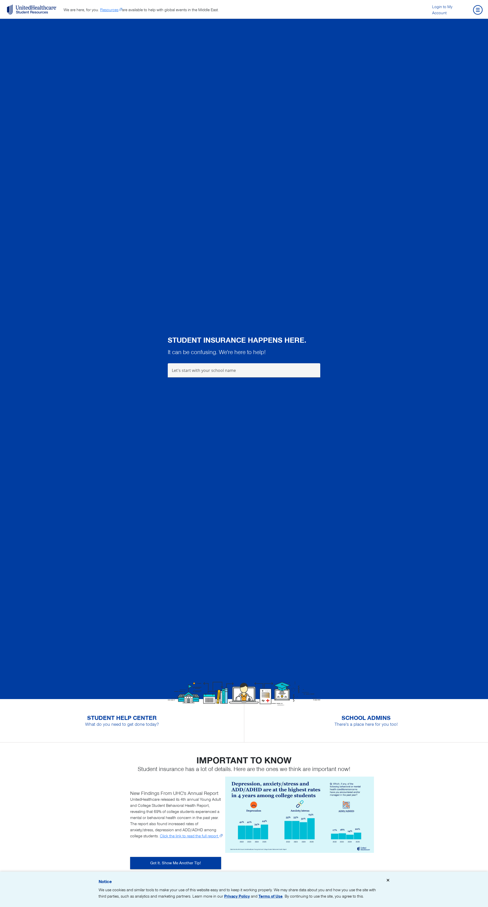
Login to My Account (442, 10)
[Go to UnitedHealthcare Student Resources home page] (31, 10)
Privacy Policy (237, 896)
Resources (109, 10)
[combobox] (244, 372)
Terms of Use (270, 896)
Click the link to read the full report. (189, 836)
